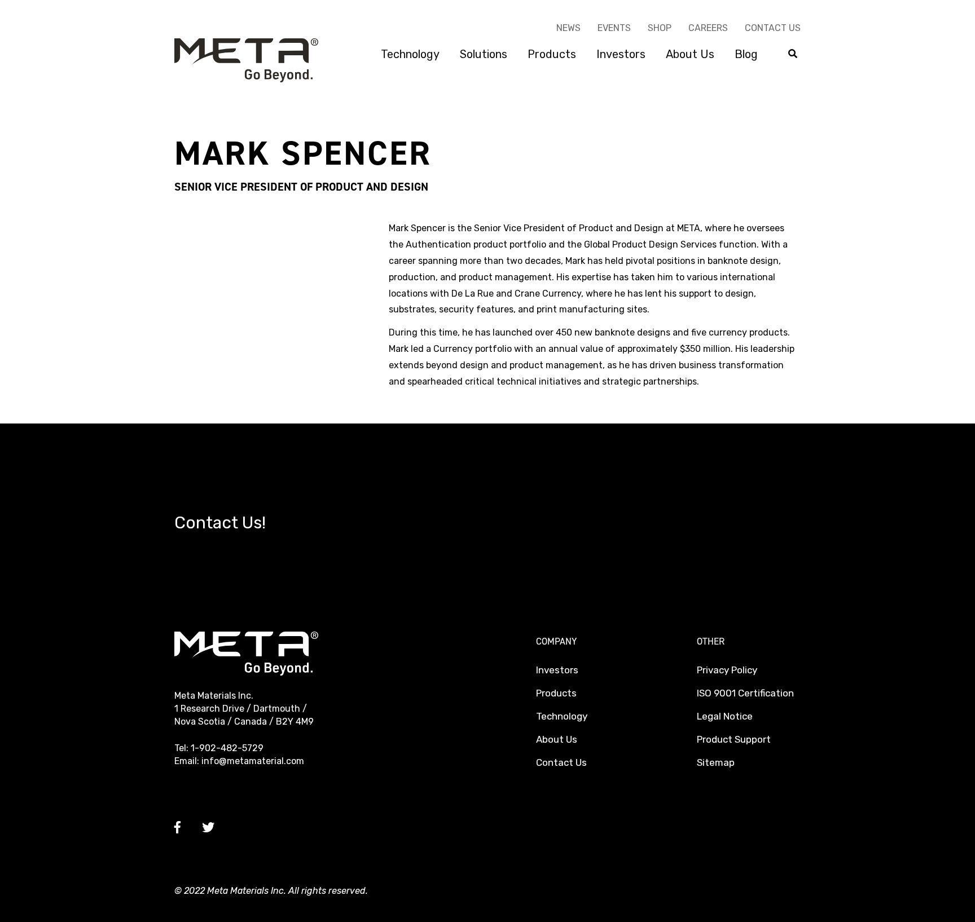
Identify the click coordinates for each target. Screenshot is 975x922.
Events (614, 28)
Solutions (483, 54)
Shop (659, 28)
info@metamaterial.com (252, 761)
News (568, 28)
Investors (620, 54)
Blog (746, 54)
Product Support (734, 739)
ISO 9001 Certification (745, 693)
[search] (793, 54)
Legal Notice (725, 716)
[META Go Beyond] (246, 59)
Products (552, 54)
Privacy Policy (727, 670)
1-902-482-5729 (227, 748)
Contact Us (773, 28)
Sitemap (716, 762)
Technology (410, 54)
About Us (690, 54)
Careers (708, 28)
